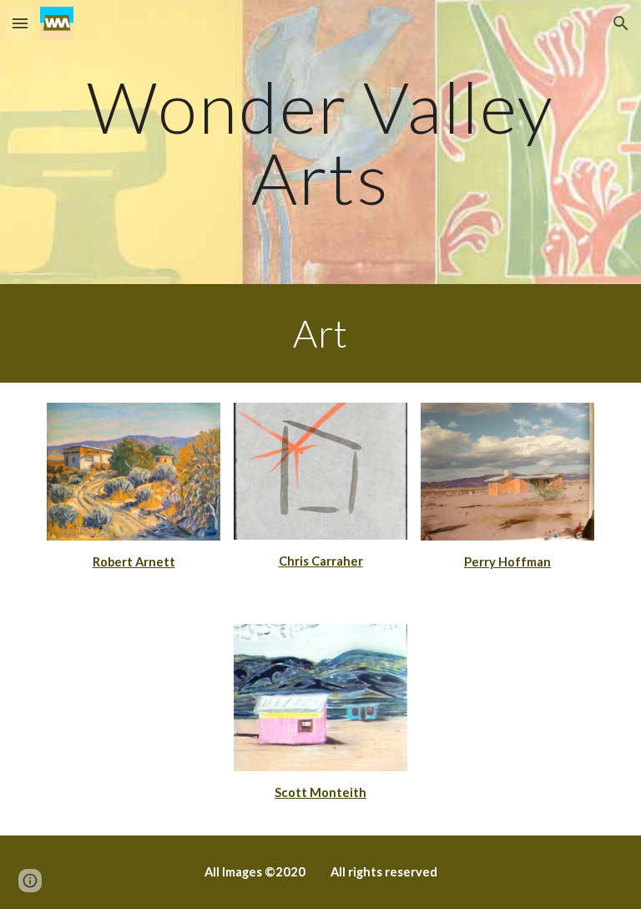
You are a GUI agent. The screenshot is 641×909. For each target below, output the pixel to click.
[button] (20, 23)
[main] (320, 142)
